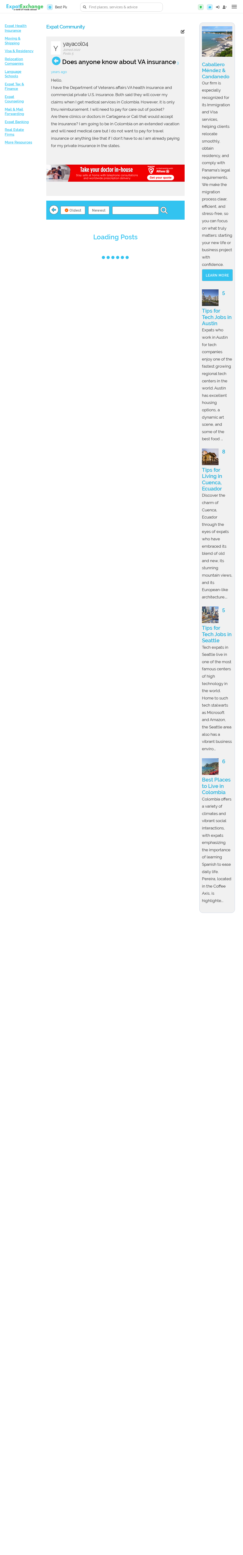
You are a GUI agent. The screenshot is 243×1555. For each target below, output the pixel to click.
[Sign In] (217, 7)
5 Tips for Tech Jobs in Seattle (217, 624)
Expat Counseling (14, 99)
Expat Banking (17, 122)
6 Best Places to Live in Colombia (216, 776)
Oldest (75, 210)
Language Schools (13, 74)
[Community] (210, 7)
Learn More (217, 275)
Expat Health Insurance (16, 28)
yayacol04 (75, 43)
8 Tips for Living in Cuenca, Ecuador (213, 470)
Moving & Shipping (12, 40)
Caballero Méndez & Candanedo (215, 70)
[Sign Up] (225, 7)
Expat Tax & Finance (14, 86)
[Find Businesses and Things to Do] (201, 7)
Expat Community (65, 27)
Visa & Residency (19, 51)
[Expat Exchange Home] (25, 7)
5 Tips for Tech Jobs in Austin (217, 307)
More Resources (18, 142)
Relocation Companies (14, 61)
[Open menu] (234, 7)
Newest (99, 210)
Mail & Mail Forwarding (14, 111)
